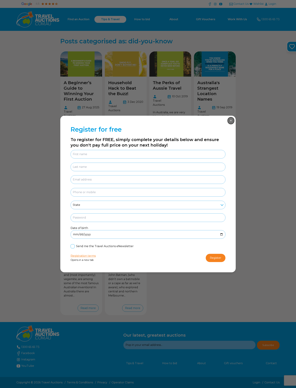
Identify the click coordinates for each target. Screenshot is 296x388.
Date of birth (79, 228)
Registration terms (83, 255)
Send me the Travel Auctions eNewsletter (105, 246)
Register (215, 257)
